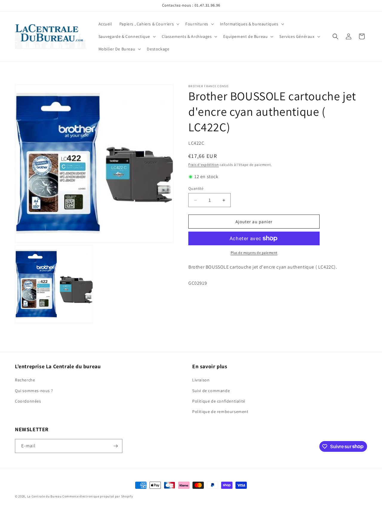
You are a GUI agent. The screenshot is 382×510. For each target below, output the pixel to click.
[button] (149, 24)
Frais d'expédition (203, 164)
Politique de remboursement (220, 411)
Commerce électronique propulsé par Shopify (97, 496)
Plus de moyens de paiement (254, 252)
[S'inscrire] (115, 446)
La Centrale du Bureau (44, 496)
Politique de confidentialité (218, 401)
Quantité (195, 188)
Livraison (201, 380)
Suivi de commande (211, 390)
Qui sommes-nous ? (34, 390)
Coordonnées (28, 401)
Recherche (25, 380)
